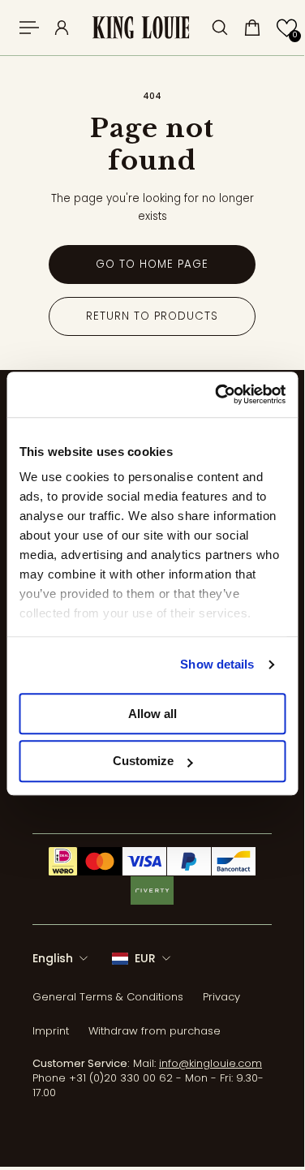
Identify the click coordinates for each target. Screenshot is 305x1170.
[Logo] (141, 28)
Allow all (152, 713)
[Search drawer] (220, 27)
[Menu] (29, 27)
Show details (217, 664)
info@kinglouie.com (210, 1063)
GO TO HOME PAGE (152, 264)
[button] (287, 28)
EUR (145, 958)
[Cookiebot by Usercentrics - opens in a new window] (217, 394)
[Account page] (61, 27)
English (52, 958)
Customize (143, 761)
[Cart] (252, 27)
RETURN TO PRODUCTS (152, 316)
